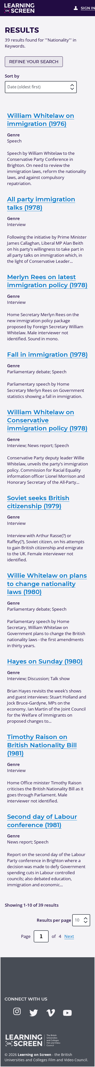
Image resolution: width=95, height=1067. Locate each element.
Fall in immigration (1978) (47, 354)
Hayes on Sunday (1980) (45, 661)
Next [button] (69, 936)
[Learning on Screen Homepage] (19, 8)
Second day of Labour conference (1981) (42, 820)
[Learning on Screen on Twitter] (33, 1013)
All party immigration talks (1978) (41, 203)
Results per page (54, 920)
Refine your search (34, 61)
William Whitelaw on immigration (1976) (40, 119)
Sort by (12, 76)
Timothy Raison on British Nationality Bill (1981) (42, 745)
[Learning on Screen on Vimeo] (50, 1013)
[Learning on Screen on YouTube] (67, 1013)
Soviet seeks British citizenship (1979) (38, 502)
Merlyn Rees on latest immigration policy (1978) (47, 281)
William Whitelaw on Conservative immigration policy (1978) (47, 420)
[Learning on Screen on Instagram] (17, 1011)
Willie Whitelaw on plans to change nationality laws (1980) (47, 584)
